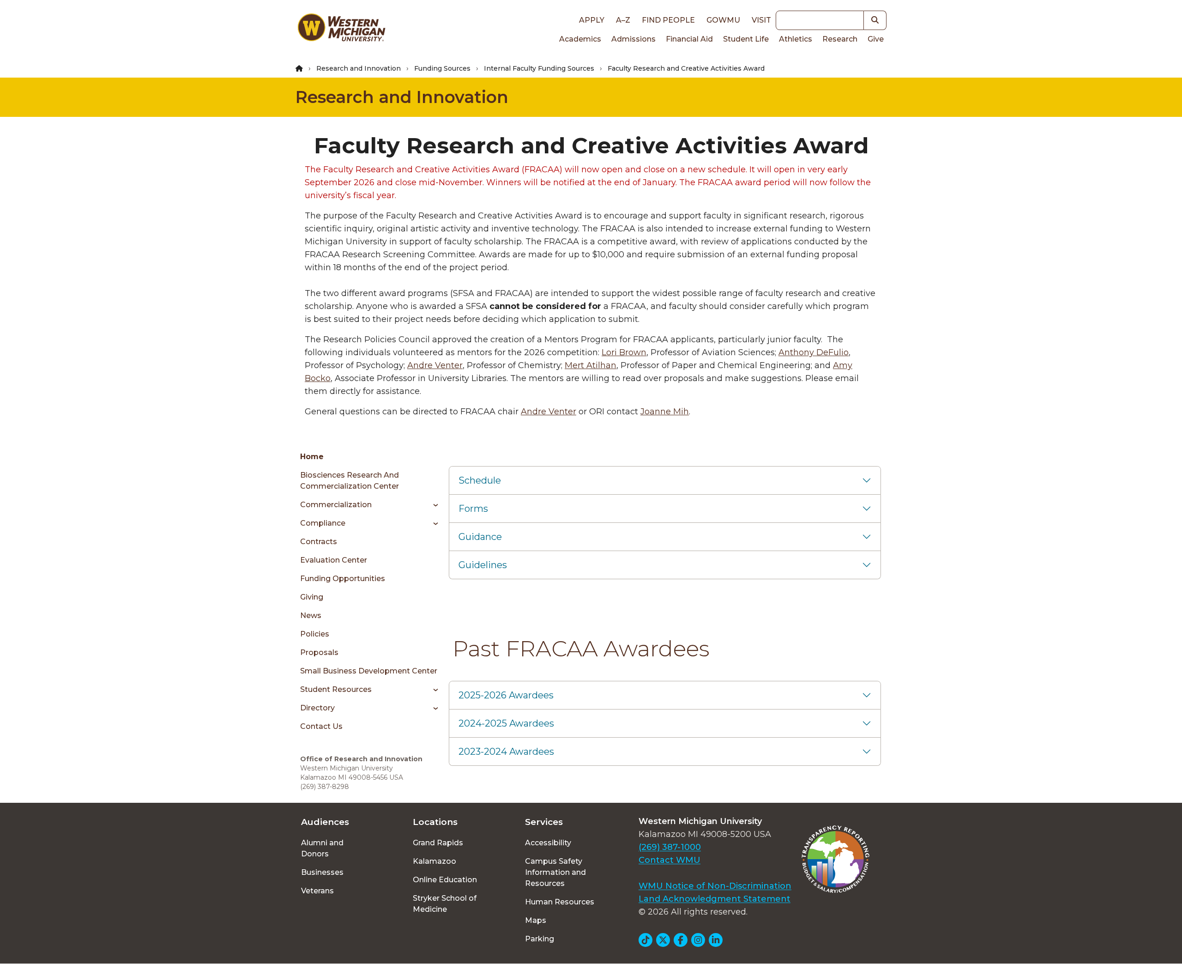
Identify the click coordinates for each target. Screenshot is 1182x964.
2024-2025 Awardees (506, 723)
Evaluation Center (333, 560)
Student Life (746, 39)
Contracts (318, 541)
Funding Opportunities (342, 578)
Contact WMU (669, 860)
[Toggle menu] (432, 505)
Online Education (445, 879)
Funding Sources (442, 68)
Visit (761, 20)
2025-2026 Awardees (506, 695)
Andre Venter (435, 365)
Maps (535, 920)
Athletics (795, 39)
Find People (668, 20)
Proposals (319, 652)
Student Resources (336, 689)
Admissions (633, 39)
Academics (580, 39)
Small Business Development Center (368, 671)
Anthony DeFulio (813, 352)
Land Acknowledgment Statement (714, 899)
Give (876, 39)
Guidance (480, 536)
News (310, 615)
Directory (317, 707)
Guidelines (482, 564)
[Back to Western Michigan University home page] (341, 29)
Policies (314, 634)
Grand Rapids (438, 842)
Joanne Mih (664, 411)
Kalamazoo (434, 861)
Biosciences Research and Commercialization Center (349, 481)
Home (312, 456)
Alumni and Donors (322, 848)
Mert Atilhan (590, 365)
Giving (311, 597)
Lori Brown (624, 352)
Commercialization (336, 504)
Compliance (322, 523)
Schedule (479, 480)
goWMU (723, 20)
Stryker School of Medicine (444, 904)
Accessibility (548, 842)
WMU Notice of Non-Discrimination (715, 886)
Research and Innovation (358, 68)
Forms (473, 508)
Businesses (322, 872)
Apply (591, 20)
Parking (539, 938)
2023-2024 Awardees (506, 751)
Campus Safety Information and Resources (555, 872)
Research (839, 39)
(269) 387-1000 (670, 847)
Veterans (317, 890)
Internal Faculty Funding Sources (539, 68)
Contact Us (321, 726)
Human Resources (559, 901)
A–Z (623, 20)
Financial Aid (689, 39)
